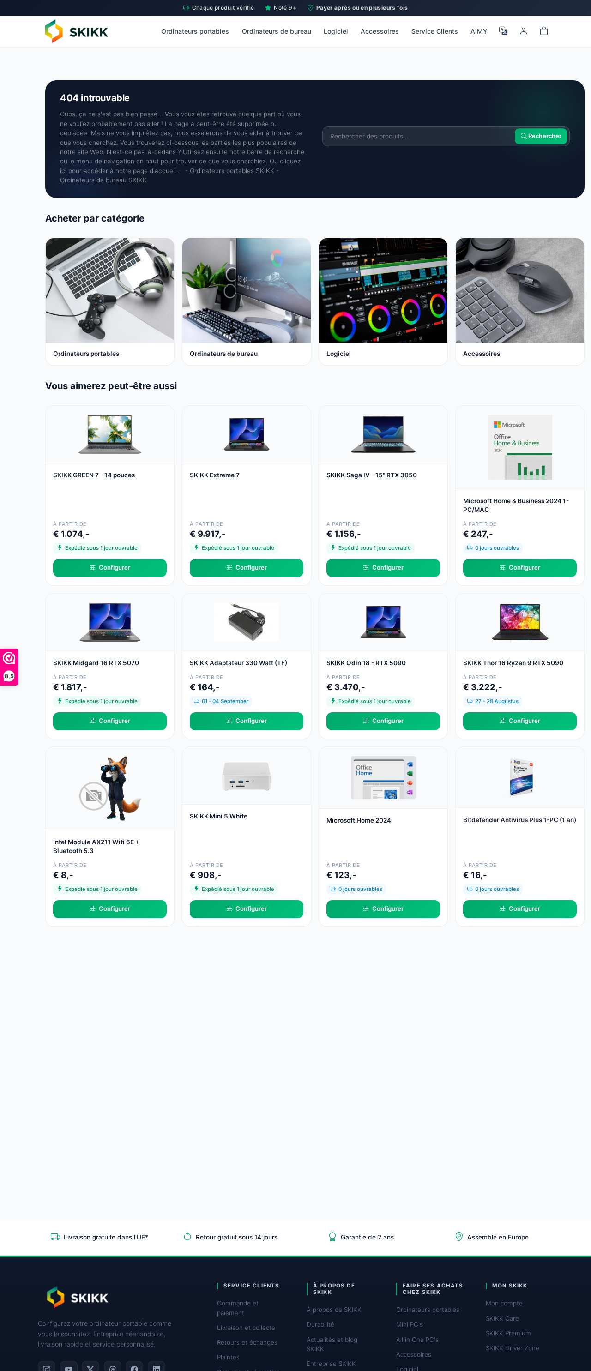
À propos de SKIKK (334, 1309)
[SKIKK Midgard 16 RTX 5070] (110, 621)
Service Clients (434, 31)
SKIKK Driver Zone (512, 1348)
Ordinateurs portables (195, 31)
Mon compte (504, 1303)
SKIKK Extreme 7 (215, 475)
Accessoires (380, 31)
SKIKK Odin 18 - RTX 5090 (366, 663)
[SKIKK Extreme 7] (246, 434)
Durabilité (320, 1324)
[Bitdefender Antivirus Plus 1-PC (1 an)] (520, 777)
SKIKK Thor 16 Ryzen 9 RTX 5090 (513, 663)
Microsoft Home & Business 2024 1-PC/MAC (516, 505)
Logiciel (336, 31)
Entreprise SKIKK (331, 1363)
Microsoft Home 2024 (358, 820)
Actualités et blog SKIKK (332, 1344)
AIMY (479, 31)
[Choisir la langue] (503, 31)
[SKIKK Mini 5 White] (246, 775)
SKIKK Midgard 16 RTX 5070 (96, 663)
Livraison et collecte (246, 1327)
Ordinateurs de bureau (276, 31)
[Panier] (544, 31)
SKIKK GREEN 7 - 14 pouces (94, 475)
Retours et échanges (247, 1342)
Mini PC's (409, 1324)
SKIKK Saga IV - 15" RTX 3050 (371, 475)
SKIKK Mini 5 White (218, 816)
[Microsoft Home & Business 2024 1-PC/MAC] (520, 447)
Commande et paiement (238, 1307)
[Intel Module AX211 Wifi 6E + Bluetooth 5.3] (110, 788)
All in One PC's (417, 1339)
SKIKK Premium (508, 1333)
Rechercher (544, 136)
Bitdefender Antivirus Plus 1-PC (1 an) (519, 820)
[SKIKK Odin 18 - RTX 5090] (383, 621)
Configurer (114, 567)
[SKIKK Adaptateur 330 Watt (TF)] (246, 621)
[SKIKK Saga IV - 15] (383, 434)
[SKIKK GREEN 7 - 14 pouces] (110, 434)
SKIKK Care (502, 1318)
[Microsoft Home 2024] (383, 777)
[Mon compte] (523, 31)
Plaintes (228, 1357)
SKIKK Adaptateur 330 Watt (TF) (238, 663)
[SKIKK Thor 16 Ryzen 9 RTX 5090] (520, 621)
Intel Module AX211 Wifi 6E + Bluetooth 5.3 (96, 846)
